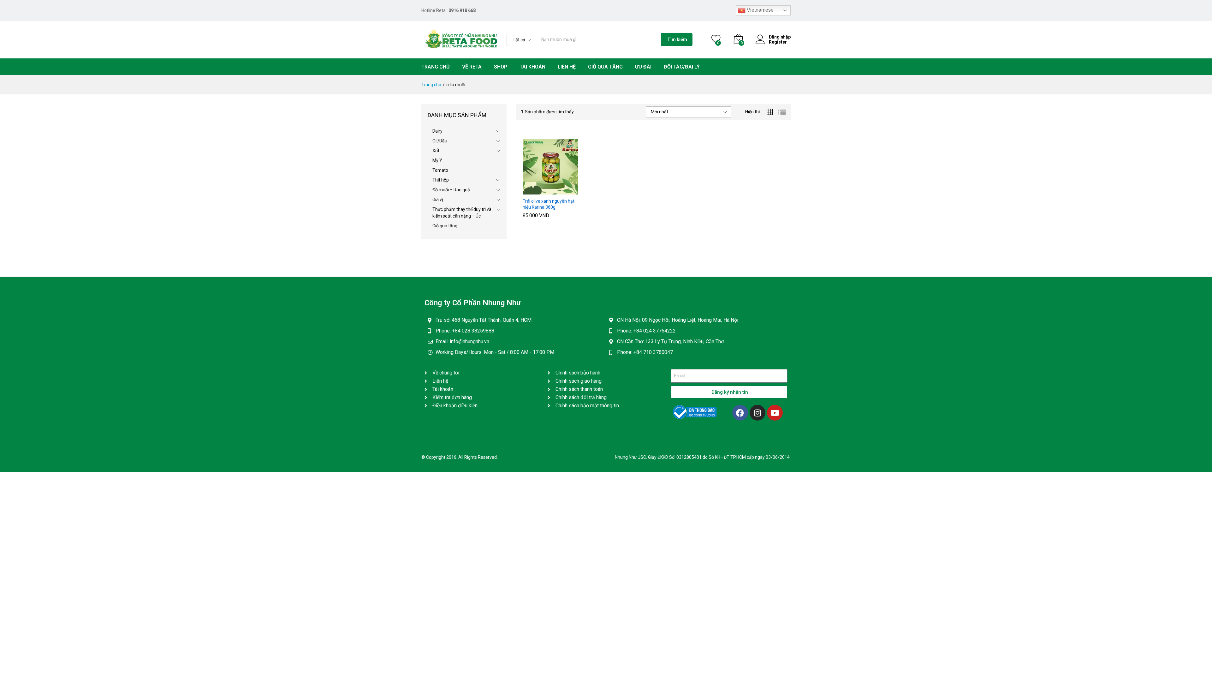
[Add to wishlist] (564, 190)
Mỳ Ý (437, 160)
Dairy (437, 131)
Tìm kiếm (677, 39)
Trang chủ (435, 66)
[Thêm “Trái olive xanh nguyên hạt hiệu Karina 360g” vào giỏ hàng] (535, 190)
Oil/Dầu (439, 140)
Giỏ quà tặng (605, 66)
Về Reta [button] (472, 66)
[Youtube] (775, 413)
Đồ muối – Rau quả (451, 189)
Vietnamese (760, 10)
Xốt (435, 150)
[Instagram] (757, 413)
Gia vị (437, 199)
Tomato (440, 170)
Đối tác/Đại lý (682, 66)
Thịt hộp (440, 179)
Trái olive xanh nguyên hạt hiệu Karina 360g (548, 204)
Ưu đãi (643, 66)
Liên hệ (567, 66)
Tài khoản (532, 66)
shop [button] (500, 66)
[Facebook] (740, 413)
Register (778, 42)
